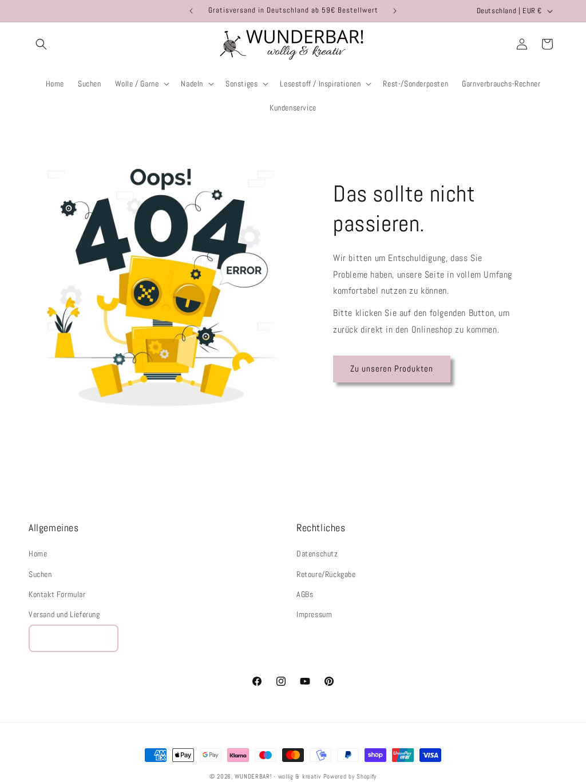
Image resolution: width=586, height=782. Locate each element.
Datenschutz (317, 553)
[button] (41, 44)
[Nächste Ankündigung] (394, 11)
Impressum (314, 614)
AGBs (304, 594)
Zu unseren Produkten (391, 368)
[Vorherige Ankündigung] (191, 11)
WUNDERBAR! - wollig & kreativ (277, 776)
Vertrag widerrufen (73, 638)
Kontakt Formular (57, 594)
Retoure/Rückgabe (326, 574)
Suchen (40, 574)
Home (38, 553)
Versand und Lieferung (64, 614)
